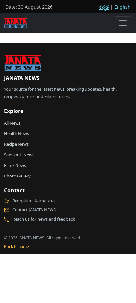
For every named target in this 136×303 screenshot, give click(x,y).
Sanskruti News (19, 155)
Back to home (16, 246)
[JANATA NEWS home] (22, 64)
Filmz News (15, 165)
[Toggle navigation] (123, 22)
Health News (16, 133)
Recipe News (16, 144)
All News (12, 123)
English (122, 7)
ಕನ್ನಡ (104, 7)
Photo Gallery (17, 176)
